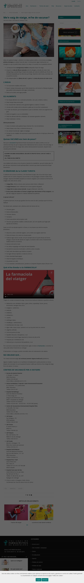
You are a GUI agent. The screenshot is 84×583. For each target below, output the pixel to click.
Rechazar (45, 580)
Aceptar (39, 580)
